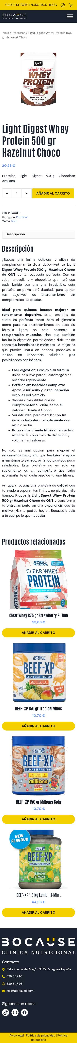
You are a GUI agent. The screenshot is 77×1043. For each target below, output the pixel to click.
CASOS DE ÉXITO (17, 5)
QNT (14, 221)
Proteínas (18, 33)
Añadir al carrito (53, 193)
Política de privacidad (40, 1035)
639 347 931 (15, 976)
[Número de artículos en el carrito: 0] (71, 5)
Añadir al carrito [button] (38, 632)
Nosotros (39, 5)
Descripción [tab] (15, 234)
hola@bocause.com (20, 991)
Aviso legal (16, 1035)
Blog (53, 5)
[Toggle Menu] (70, 16)
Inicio (5, 33)
